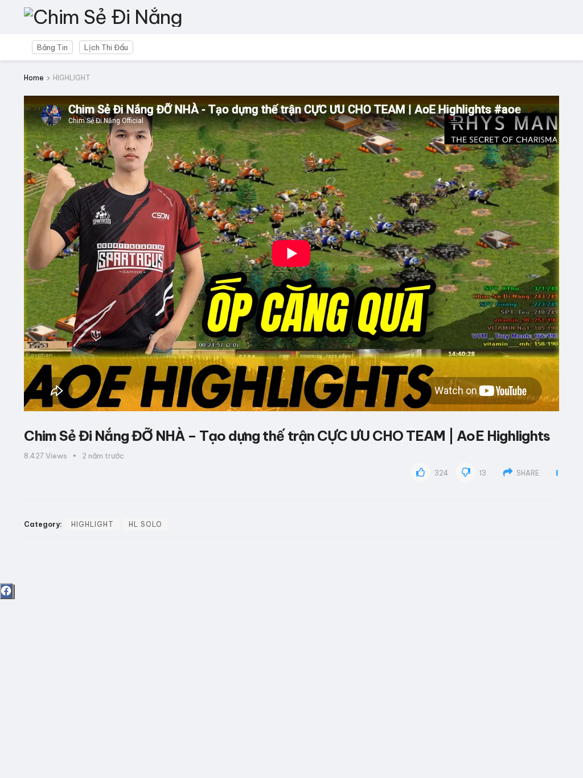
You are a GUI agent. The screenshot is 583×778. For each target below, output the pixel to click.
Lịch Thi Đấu (106, 47)
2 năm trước (103, 455)
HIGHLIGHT (72, 77)
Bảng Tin (52, 47)
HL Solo (145, 524)
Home (34, 77)
